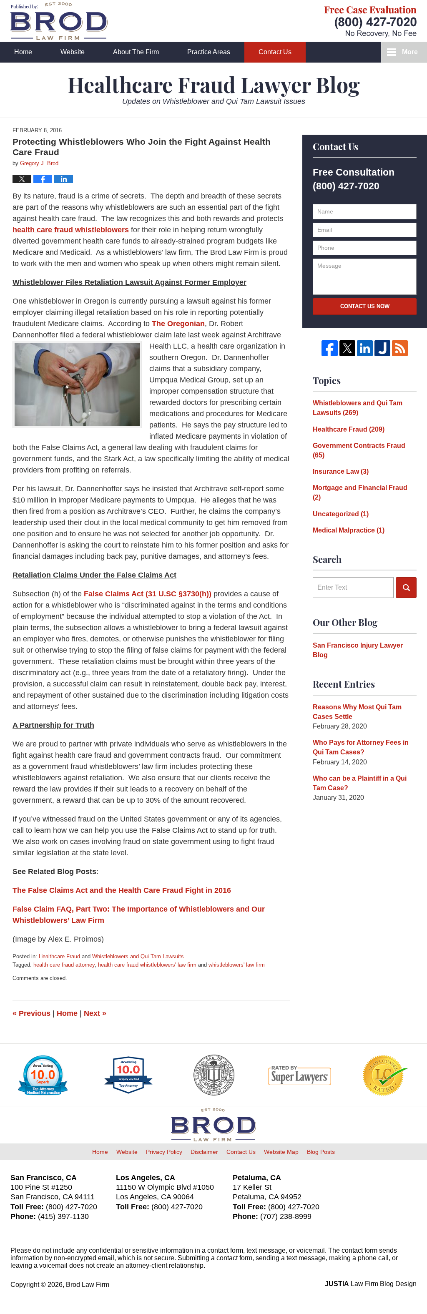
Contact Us (275, 51)
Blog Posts (321, 1151)
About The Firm (136, 51)
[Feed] (400, 348)
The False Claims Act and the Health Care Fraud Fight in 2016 (122, 890)
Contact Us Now (364, 306)
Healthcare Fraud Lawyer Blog (59, 21)
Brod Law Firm (87, 1284)
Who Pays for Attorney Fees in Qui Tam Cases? (361, 747)
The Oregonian (178, 323)
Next (95, 1013)
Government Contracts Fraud (359, 450)
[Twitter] (347, 348)
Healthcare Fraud (59, 956)
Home (23, 51)
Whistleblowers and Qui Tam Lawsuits (138, 956)
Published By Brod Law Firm (370, 21)
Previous (31, 1013)
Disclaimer (204, 1151)
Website (72, 51)
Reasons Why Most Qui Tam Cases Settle (357, 711)
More (410, 51)
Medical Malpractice (348, 530)
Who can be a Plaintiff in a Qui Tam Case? (360, 783)
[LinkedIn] (365, 348)
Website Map (281, 1151)
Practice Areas (208, 51)
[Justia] (382, 348)
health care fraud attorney (64, 965)
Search (406, 587)
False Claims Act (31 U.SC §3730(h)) (147, 594)
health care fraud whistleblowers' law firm (147, 965)
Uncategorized (341, 514)
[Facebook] (329, 348)
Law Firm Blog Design (371, 1283)
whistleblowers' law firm (236, 965)
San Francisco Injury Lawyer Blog (358, 650)
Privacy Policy (164, 1151)
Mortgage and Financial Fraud (360, 492)
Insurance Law (341, 471)
